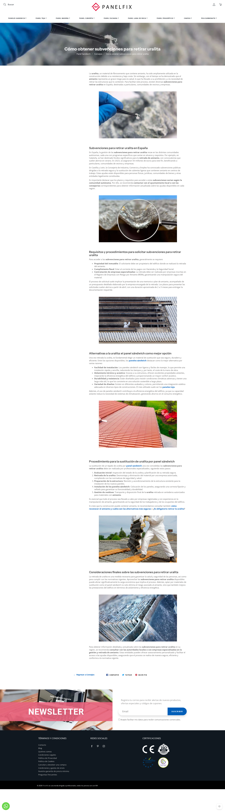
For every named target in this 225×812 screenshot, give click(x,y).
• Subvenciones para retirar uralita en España (57, 84)
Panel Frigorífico (165, 18)
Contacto (42, 745)
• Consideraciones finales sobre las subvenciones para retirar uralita (55, 120)
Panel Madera (62, 18)
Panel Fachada (111, 18)
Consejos (98, 54)
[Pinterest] (97, 746)
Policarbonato (208, 18)
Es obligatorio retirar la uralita (169, 508)
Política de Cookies (46, 761)
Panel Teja (41, 18)
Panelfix (45, 785)
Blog (40, 748)
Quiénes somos (45, 751)
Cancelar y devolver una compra (52, 765)
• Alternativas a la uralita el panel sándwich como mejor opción (55, 104)
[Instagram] (103, 746)
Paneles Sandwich (17, 18)
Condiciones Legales (47, 755)
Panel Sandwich (84, 54)
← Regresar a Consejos (84, 674)
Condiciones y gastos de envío (51, 768)
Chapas (187, 18)
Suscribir (177, 711)
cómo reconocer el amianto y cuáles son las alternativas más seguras (133, 507)
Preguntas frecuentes (47, 775)
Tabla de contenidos (55, 76)
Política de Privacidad (47, 758)
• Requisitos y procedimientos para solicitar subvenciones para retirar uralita (56, 94)
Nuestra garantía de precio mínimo (53, 771)
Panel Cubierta (86, 18)
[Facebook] (91, 746)
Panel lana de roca (137, 18)
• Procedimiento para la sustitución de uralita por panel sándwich (57, 112)
